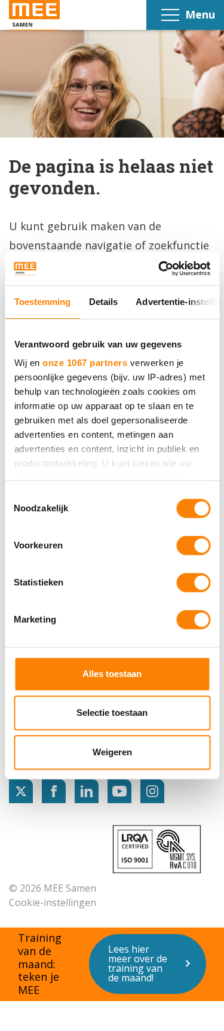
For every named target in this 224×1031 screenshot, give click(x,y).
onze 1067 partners (84, 363)
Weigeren (112, 752)
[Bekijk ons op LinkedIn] (87, 791)
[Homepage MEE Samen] (34, 15)
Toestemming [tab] (42, 302)
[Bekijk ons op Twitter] (21, 791)
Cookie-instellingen (52, 902)
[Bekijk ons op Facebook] (54, 791)
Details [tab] (103, 302)
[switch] (193, 545)
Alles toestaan (112, 674)
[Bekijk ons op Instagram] (152, 791)
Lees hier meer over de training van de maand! (137, 963)
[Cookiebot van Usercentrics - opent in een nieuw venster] (159, 268)
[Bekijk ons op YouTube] (119, 791)
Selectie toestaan (112, 712)
